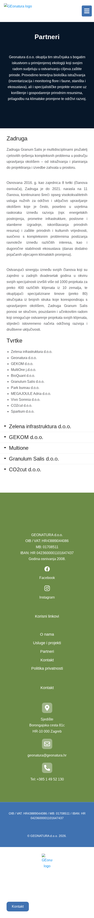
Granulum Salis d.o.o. (34, 458)
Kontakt (18, 906)
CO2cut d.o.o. (25, 469)
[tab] (47, 426)
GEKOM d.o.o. (26, 437)
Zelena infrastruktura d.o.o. (40, 426)
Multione (18, 448)
